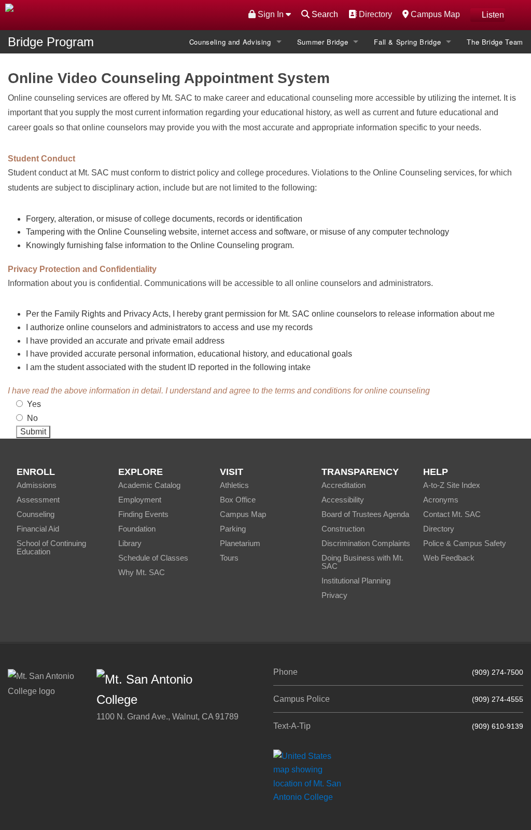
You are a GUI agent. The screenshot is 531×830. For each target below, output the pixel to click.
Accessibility (343, 499)
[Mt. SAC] (110, 14)
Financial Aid (38, 528)
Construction (343, 528)
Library (130, 543)
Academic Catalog (149, 485)
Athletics (234, 485)
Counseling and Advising (230, 42)
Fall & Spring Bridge (407, 42)
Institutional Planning (356, 580)
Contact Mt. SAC (452, 514)
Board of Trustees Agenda (365, 514)
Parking (233, 528)
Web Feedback (448, 557)
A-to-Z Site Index (451, 485)
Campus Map (434, 14)
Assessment (38, 499)
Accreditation (344, 485)
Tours (229, 557)
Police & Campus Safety (464, 543)
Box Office (238, 499)
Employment (139, 499)
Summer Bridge (322, 42)
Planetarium (240, 543)
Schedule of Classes (153, 557)
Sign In (271, 14)
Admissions (37, 485)
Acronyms (440, 499)
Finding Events (143, 514)
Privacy (334, 595)
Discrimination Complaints (366, 543)
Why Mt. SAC (141, 572)
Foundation (137, 528)
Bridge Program (51, 42)
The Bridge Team (495, 42)
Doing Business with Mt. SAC (362, 561)
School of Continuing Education (51, 547)
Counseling (35, 514)
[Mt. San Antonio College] (310, 776)
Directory (374, 14)
